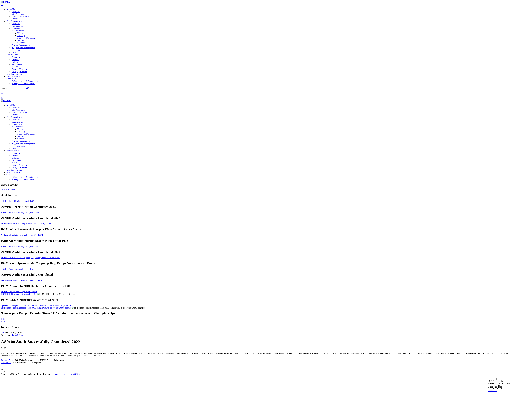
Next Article (6, 362)
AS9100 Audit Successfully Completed (17, 269)
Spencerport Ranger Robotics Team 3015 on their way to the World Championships (36, 305)
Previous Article (8, 360)
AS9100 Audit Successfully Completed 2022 (20, 212)
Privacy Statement (59, 374)
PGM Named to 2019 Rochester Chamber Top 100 (22, 280)
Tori (3, 333)
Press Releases (18, 335)
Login (3, 93)
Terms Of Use (74, 374)
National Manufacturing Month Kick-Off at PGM (22, 235)
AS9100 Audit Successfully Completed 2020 (20, 246)
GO (27, 88)
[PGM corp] (6, 2)
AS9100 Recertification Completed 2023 (18, 201)
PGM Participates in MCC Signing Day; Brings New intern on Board (30, 257)
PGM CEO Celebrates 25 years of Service (19, 291)
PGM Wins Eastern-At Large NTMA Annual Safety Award (26, 224)
